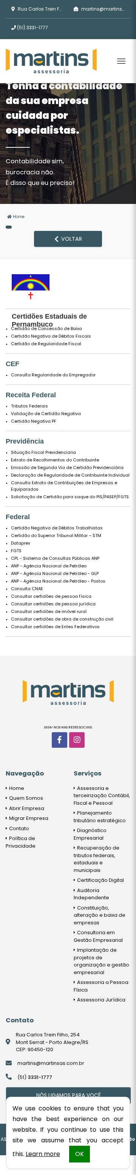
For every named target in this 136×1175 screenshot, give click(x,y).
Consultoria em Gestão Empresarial (98, 936)
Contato (18, 828)
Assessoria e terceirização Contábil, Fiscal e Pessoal (102, 796)
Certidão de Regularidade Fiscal (46, 344)
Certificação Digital (100, 880)
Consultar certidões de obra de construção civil (62, 619)
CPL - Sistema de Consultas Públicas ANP (55, 558)
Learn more (43, 1154)
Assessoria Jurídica (100, 999)
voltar (71, 239)
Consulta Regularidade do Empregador (53, 375)
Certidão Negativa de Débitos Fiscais (51, 336)
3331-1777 (32, 27)
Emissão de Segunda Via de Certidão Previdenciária (67, 467)
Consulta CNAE (27, 589)
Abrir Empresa (26, 808)
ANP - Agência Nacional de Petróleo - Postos (58, 581)
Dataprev (20, 543)
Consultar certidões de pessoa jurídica (53, 604)
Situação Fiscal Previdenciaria (43, 452)
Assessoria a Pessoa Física (101, 986)
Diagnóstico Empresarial (90, 834)
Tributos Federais (29, 406)
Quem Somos (25, 798)
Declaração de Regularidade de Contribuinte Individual (70, 475)
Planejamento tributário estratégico (100, 816)
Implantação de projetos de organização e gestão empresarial (101, 961)
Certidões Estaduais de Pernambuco (49, 320)
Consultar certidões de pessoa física (51, 596)
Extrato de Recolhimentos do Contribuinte (55, 460)
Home (18, 217)
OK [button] (79, 1154)
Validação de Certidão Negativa (46, 414)
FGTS (16, 551)
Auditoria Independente (91, 894)
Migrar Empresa (28, 818)
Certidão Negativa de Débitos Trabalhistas (57, 528)
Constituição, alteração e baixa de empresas (99, 915)
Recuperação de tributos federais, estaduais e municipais (96, 859)
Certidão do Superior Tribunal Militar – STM (56, 535)
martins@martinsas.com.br (50, 1063)
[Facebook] (59, 740)
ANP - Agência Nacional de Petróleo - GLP (55, 573)
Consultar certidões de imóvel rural (49, 611)
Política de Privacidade (21, 842)
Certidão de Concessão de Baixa (46, 328)
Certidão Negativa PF (33, 421)
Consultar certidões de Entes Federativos (55, 627)
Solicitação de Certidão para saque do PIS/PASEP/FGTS (70, 497)
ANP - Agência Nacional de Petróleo (49, 566)
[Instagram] (77, 740)
